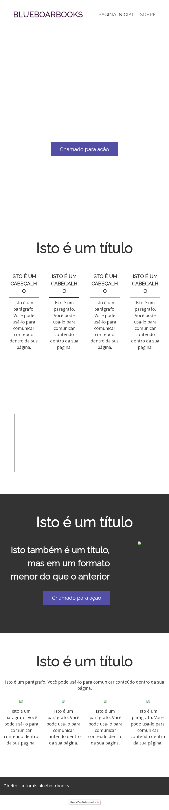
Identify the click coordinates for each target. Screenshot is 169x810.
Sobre (148, 14)
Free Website (83, 802)
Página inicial (117, 14)
